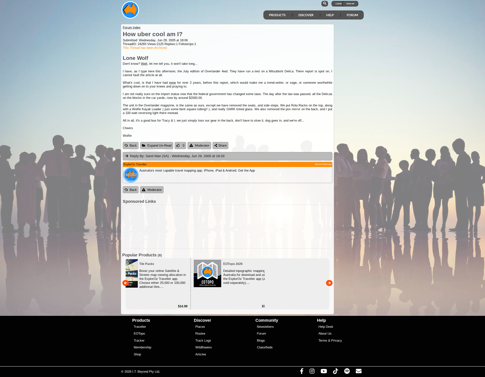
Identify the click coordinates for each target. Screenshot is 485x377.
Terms (322, 340)
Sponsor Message (323, 164)
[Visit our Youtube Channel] (324, 372)
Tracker (139, 340)
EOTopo (139, 333)
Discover (305, 15)
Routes (200, 333)
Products (277, 15)
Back (133, 145)
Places (200, 327)
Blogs (261, 340)
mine (172, 82)
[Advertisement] (245, 226)
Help (330, 15)
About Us (325, 333)
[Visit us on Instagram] (312, 372)
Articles (200, 354)
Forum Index (132, 27)
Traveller (140, 327)
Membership (142, 347)
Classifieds (265, 347)
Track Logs (203, 340)
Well (144, 64)
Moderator (202, 145)
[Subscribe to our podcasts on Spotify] (347, 372)
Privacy (336, 340)
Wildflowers (203, 347)
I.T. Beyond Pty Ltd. (146, 371)
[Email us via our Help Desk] (358, 372)
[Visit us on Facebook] (301, 372)
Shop (137, 354)
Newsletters (265, 327)
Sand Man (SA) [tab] (177, 156)
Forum (352, 15)
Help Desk (325, 327)
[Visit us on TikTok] (336, 372)
